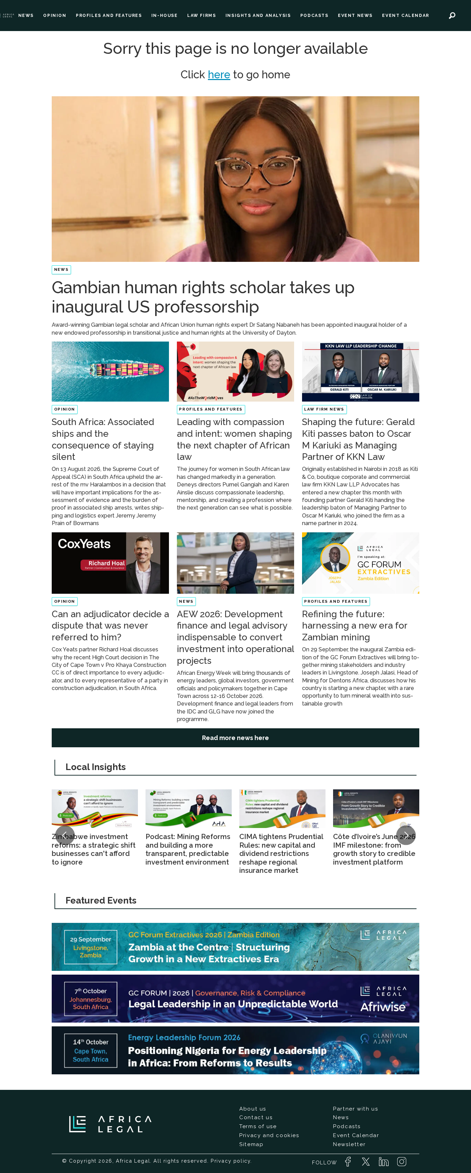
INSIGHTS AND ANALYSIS (258, 15)
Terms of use (258, 1126)
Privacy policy (230, 1161)
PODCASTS (314, 15)
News (341, 1117)
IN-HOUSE (164, 15)
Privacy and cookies (269, 1135)
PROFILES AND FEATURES (109, 15)
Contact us (255, 1117)
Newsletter (349, 1144)
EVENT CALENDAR (405, 15)
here (219, 74)
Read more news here (235, 737)
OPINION (54, 15)
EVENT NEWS (355, 15)
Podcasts (347, 1126)
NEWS (26, 15)
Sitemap (251, 1144)
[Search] (452, 15)
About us (252, 1109)
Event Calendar (356, 1135)
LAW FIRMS (201, 15)
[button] (64, 835)
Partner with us (355, 1109)
